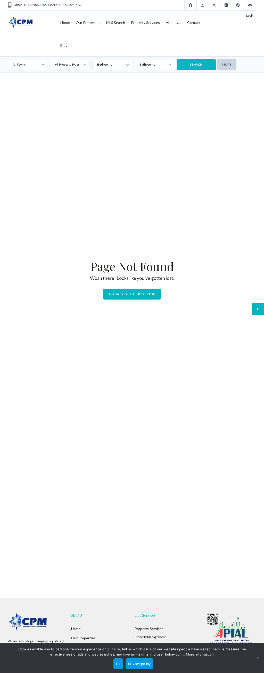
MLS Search (115, 22)
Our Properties (88, 22)
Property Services (145, 22)
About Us (173, 22)
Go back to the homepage (132, 294)
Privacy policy (139, 664)
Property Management (150, 637)
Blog (64, 45)
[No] (257, 657)
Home (65, 22)
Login (250, 15)
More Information (200, 654)
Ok (118, 664)
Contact (194, 22)
